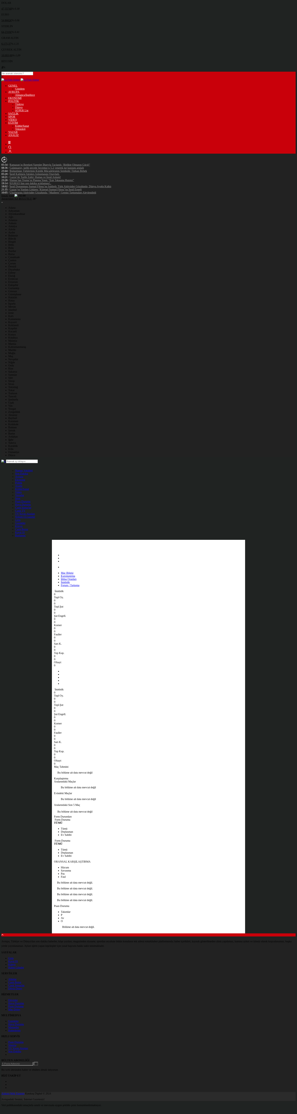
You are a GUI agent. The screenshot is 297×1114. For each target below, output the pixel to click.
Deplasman (67, 831)
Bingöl (12, 241)
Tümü (64, 828)
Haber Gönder (16, 967)
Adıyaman (14, 210)
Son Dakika (21, 473)
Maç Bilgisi (67, 572)
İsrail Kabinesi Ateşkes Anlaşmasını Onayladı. (35, 174)
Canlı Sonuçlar (23, 507)
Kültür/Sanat (22, 125)
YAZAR (13, 132)
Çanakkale (14, 257)
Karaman (13, 421)
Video (18, 492)
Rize (10, 368)
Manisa (12, 343)
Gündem (20, 88)
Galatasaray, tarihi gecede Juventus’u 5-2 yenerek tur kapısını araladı (47, 167)
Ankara (12, 223)
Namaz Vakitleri (24, 470)
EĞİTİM (13, 122)
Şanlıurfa (13, 399)
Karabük (13, 445)
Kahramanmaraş (17, 346)
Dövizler (13, 1000)
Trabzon (12, 393)
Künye (19, 526)
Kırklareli (13, 325)
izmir (11, 312)
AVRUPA (13, 91)
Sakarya (12, 371)
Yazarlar (19, 495)
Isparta (11, 303)
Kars (10, 316)
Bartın (11, 433)
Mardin (12, 350)
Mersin (12, 306)
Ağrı (10, 217)
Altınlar (12, 979)
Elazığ (11, 275)
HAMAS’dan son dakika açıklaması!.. (30, 183)
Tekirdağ (13, 387)
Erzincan (13, 278)
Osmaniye (13, 452)
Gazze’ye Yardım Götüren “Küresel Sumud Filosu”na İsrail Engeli (46, 189)
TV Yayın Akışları (25, 513)
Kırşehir (12, 328)
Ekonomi (20, 479)
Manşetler (13, 1027)
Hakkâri (12, 297)
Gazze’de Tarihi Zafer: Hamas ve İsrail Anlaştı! (35, 177)
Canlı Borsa (21, 529)
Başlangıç (20, 535)
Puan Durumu (22, 501)
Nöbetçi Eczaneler (25, 516)
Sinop (11, 380)
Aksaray (12, 414)
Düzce (11, 455)
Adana (11, 207)
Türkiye (19, 104)
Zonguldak (14, 411)
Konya (12, 334)
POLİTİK (13, 101)
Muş (10, 356)
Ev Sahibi (66, 834)
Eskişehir (13, 285)
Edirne (11, 272)
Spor (17, 498)
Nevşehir (13, 359)
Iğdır (10, 439)
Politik (18, 482)
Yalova (12, 442)
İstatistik (65, 582)
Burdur (12, 251)
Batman (12, 427)
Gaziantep (13, 288)
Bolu (11, 247)
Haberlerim (14, 1030)
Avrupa (19, 476)
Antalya (12, 226)
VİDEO (12, 119)
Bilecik (12, 238)
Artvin (11, 229)
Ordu (11, 365)
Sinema (12, 1045)
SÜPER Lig (21, 110)
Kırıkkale (13, 424)
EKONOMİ (14, 98)
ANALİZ (13, 135)
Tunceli (12, 396)
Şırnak (11, 430)
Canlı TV (20, 510)
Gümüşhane (14, 294)
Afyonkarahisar (16, 213)
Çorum (12, 263)
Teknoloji (20, 129)
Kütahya (13, 337)
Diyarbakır (14, 269)
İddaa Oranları (68, 579)
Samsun (12, 374)
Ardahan (13, 436)
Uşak (11, 402)
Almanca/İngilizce (25, 94)
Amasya (12, 220)
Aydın (11, 232)
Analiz (18, 485)
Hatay (11, 300)
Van (10, 405)
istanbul (12, 309)
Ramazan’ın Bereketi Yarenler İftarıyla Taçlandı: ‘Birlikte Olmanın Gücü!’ (50, 164)
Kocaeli (12, 331)
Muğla (11, 353)
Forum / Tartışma (70, 585)
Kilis (10, 449)
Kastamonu (14, 319)
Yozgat (12, 408)
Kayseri (12, 322)
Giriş (17, 520)
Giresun (12, 291)
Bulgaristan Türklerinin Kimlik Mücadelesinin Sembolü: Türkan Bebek (48, 170)
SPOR (11, 116)
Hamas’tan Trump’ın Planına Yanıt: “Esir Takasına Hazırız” (42, 180)
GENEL (13, 85)
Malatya (12, 340)
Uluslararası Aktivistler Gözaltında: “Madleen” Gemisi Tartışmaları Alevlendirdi (53, 192)
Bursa (11, 254)
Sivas (11, 384)
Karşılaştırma (68, 576)
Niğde (11, 362)
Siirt (10, 377)
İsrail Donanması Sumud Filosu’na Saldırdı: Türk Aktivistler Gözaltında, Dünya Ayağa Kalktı (60, 186)
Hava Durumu (23, 504)
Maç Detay (14, 1009)
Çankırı (12, 260)
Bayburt (12, 418)
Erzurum (13, 281)
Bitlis (11, 244)
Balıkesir (13, 235)
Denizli (12, 266)
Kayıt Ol (20, 532)
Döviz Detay (15, 988)
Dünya (19, 107)
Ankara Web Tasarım (12, 1093)
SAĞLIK (13, 113)
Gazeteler (20, 523)
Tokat (11, 390)
